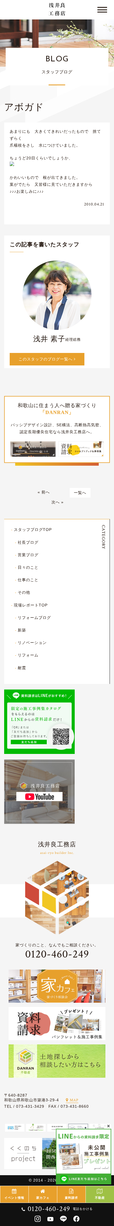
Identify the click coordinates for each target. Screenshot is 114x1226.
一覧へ (80, 492)
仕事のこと (28, 580)
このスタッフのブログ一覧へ (46, 359)
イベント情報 (14, 1197)
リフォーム (28, 655)
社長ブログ (28, 542)
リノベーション (32, 642)
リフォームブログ (34, 617)
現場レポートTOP (31, 605)
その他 (24, 592)
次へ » (57, 502)
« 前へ (44, 492)
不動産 (100, 1197)
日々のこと (28, 567)
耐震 (22, 668)
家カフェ (43, 1197)
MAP (74, 1100)
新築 (22, 630)
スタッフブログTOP (33, 529)
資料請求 (71, 1197)
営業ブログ (28, 555)
